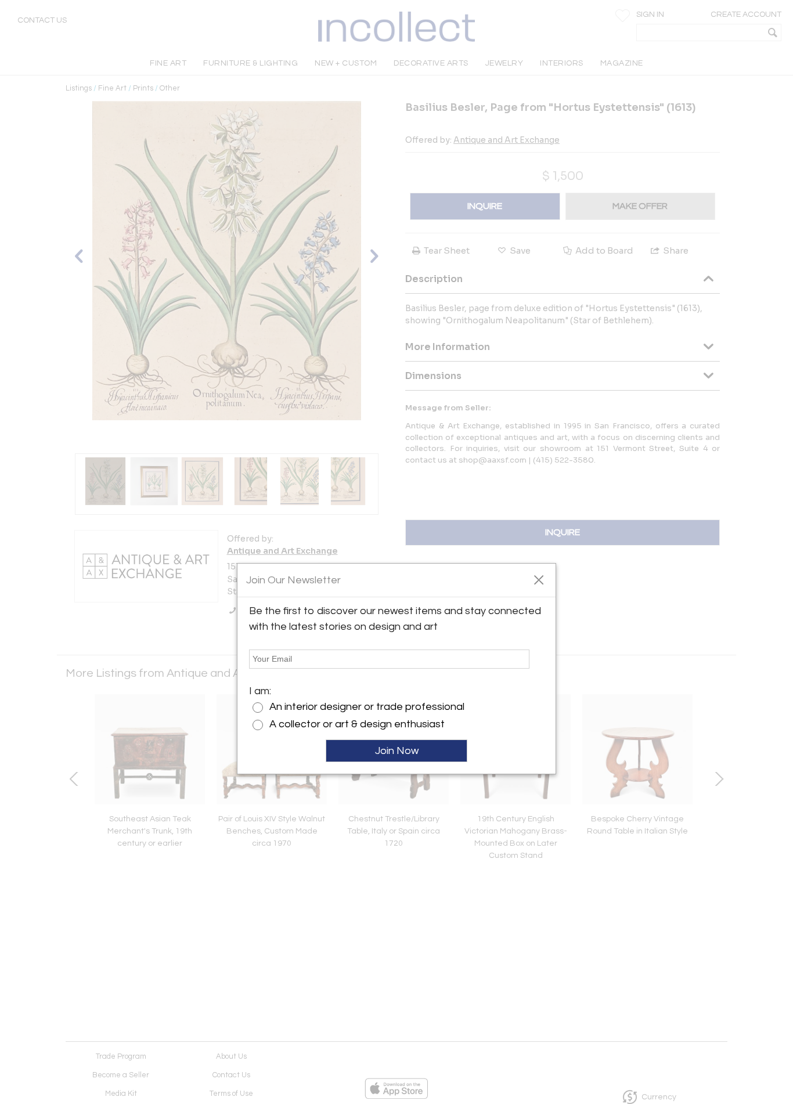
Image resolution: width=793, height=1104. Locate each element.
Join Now (397, 750)
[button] (538, 579)
